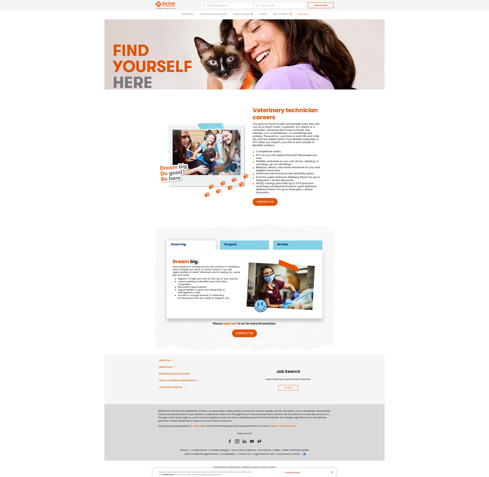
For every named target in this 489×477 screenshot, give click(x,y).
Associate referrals (170, 387)
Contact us (265, 202)
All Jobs (288, 387)
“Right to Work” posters (282, 426)
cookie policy (168, 474)
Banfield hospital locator (174, 373)
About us (164, 360)
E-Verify (195, 426)
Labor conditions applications (177, 380)
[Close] (332, 472)
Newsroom (166, 367)
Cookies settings (292, 472)
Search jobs (320, 5)
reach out (230, 324)
